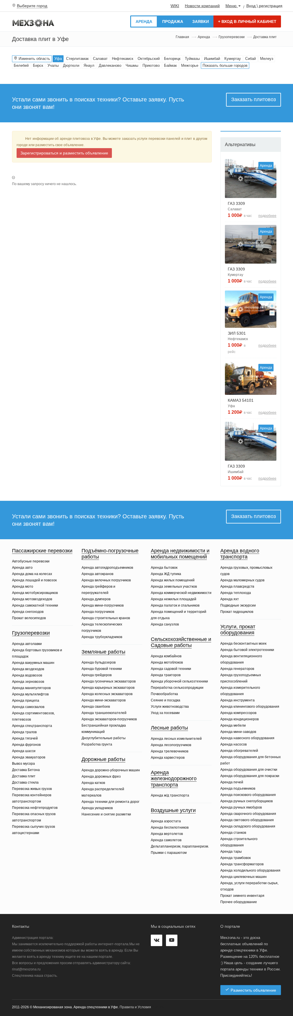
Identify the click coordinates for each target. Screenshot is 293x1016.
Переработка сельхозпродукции (177, 688)
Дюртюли (71, 65)
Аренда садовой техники (171, 669)
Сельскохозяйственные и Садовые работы (181, 642)
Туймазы (192, 58)
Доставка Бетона (26, 770)
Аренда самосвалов (28, 707)
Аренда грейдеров (97, 675)
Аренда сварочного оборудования (248, 814)
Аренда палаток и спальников (175, 605)
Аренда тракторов (166, 675)
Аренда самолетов (166, 840)
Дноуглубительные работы (104, 738)
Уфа (58, 58)
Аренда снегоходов (27, 612)
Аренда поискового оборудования (248, 795)
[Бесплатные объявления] (34, 23)
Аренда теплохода (235, 593)
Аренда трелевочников (169, 751)
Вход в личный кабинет (247, 21)
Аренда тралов (24, 732)
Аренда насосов (233, 744)
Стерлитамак (77, 58)
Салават (100, 58)
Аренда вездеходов (28, 669)
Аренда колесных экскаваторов (107, 694)
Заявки (200, 21)
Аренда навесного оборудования (247, 738)
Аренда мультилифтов (30, 694)
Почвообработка (164, 694)
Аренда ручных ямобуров (241, 807)
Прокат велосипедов (29, 618)
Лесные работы (169, 728)
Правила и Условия (135, 1007)
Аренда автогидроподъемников (107, 568)
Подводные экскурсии (238, 605)
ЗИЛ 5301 (237, 333)
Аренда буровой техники (102, 669)
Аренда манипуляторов (31, 688)
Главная (182, 37)
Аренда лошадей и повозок (34, 580)
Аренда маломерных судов (242, 580)
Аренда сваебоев (96, 707)
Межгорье (189, 65)
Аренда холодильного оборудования (250, 870)
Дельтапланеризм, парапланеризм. (180, 846)
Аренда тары (231, 852)
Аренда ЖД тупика (166, 574)
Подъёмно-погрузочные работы (110, 554)
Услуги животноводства (170, 707)
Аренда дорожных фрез (101, 776)
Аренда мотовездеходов (32, 599)
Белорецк (172, 58)
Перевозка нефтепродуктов (35, 808)
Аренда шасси (23, 751)
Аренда (144, 21)
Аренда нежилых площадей (173, 599)
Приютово (151, 65)
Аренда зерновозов (28, 682)
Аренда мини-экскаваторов (104, 700)
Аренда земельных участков (174, 587)
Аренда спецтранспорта (32, 726)
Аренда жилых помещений (173, 580)
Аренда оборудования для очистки (248, 770)
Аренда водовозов (27, 675)
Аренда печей (231, 782)
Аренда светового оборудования (247, 820)
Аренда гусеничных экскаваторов (109, 681)
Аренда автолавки (27, 644)
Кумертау (232, 58)
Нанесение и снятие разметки (106, 814)
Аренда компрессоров (238, 713)
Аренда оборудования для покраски (249, 776)
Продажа (172, 21)
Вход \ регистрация (264, 5)
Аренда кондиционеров (239, 719)
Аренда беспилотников (170, 827)
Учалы (53, 65)
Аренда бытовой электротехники (247, 650)
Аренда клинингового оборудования (249, 707)
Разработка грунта (97, 744)
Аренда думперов (96, 599)
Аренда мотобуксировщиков (35, 593)
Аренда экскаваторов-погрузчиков (109, 719)
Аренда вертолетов (167, 834)
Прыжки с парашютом (169, 853)
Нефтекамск (122, 58)
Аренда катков (93, 783)
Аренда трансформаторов (242, 864)
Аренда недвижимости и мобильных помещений (180, 554)
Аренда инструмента (237, 700)
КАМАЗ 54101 (241, 400)
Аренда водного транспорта (239, 554)
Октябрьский (149, 58)
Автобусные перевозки (31, 561)
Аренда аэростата (166, 821)
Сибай (250, 58)
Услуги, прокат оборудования (237, 630)
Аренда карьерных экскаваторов (108, 688)
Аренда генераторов (237, 669)
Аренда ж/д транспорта (170, 795)
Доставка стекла (25, 782)
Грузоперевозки (232, 37)
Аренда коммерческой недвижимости (181, 593)
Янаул (89, 65)
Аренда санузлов (165, 624)
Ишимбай (212, 58)
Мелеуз (266, 58)
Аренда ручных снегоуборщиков (246, 801)
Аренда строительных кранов (106, 618)
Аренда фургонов (26, 745)
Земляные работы (103, 652)
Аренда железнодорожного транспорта (174, 779)
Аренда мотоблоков (167, 662)
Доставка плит (23, 776)
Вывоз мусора (23, 764)
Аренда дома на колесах (32, 574)
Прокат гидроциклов (236, 612)
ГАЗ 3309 (236, 203)
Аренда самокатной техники (35, 605)
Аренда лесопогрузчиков (171, 745)
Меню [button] (231, 5)
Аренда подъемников (237, 788)
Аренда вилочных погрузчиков (106, 580)
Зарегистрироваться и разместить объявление (64, 153)
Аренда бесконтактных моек (243, 644)
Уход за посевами (165, 713)
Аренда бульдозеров (99, 662)
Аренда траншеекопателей (104, 713)
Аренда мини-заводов (238, 732)
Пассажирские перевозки (42, 551)
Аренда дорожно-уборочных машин (111, 770)
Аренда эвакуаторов (28, 757)
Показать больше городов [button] (225, 65)
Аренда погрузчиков (98, 612)
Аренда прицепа (25, 701)
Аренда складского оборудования (247, 826)
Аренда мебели (233, 725)
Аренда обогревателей (239, 751)
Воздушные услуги (173, 810)
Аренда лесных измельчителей (176, 739)
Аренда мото (22, 587)
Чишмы (132, 65)
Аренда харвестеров (168, 758)
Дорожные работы (103, 759)
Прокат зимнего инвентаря (242, 896)
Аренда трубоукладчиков (102, 637)
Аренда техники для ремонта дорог (110, 802)
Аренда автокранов (97, 574)
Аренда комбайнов (166, 656)
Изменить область (33, 58)
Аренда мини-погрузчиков (103, 605)
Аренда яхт (229, 599)
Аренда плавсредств (237, 587)
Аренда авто (22, 568)
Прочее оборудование (238, 902)
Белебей (21, 65)
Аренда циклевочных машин (243, 877)
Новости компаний (202, 5)
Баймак (170, 65)
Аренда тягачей (25, 738)
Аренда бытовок (164, 568)
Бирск (38, 65)
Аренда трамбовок (235, 858)
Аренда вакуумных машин (33, 663)
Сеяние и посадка (165, 700)
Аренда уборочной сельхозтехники (179, 681)
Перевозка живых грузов (32, 789)
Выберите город (32, 5)
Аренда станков (233, 833)
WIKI (175, 5)
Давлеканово (110, 65)
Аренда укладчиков (97, 808)
